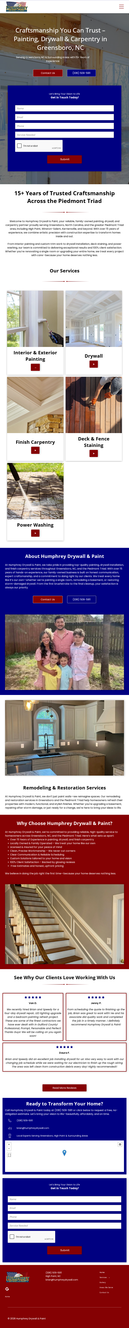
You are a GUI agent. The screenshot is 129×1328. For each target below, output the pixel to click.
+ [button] (9, 1144)
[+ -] (64, 1156)
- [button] (9, 1148)
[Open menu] (121, 6)
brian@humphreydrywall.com (33, 1128)
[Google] (7, 1289)
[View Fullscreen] (9, 1155)
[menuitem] (112, 1272)
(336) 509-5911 (64, 1110)
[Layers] (120, 1144)
